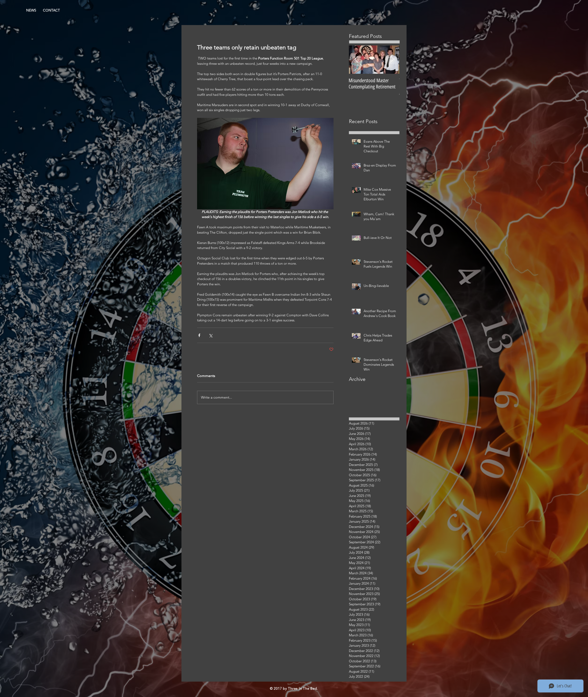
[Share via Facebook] (199, 335)
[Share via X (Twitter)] (210, 335)
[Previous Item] (356, 59)
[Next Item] (392, 59)
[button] (51, 10)
